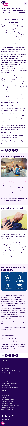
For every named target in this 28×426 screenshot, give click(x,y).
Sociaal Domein (6, 385)
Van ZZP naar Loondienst (9, 409)
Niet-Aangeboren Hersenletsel (10, 383)
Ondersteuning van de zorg (10, 387)
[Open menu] (25, 3)
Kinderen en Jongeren (8, 373)
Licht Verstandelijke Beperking (10, 375)
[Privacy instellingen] (3, 423)
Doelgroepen (5, 368)
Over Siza (3, 391)
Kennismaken (6, 393)
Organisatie (5, 395)
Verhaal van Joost (7, 403)
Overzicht (5, 363)
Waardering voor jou (8, 407)
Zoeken (4, 365)
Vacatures (4, 360)
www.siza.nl (5, 419)
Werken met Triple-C (8, 399)
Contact (9, 425)
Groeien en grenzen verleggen (10, 405)
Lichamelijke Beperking (8, 377)
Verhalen (4, 397)
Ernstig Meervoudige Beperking (11, 371)
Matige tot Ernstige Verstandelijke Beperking (11, 380)
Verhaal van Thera (7, 401)
